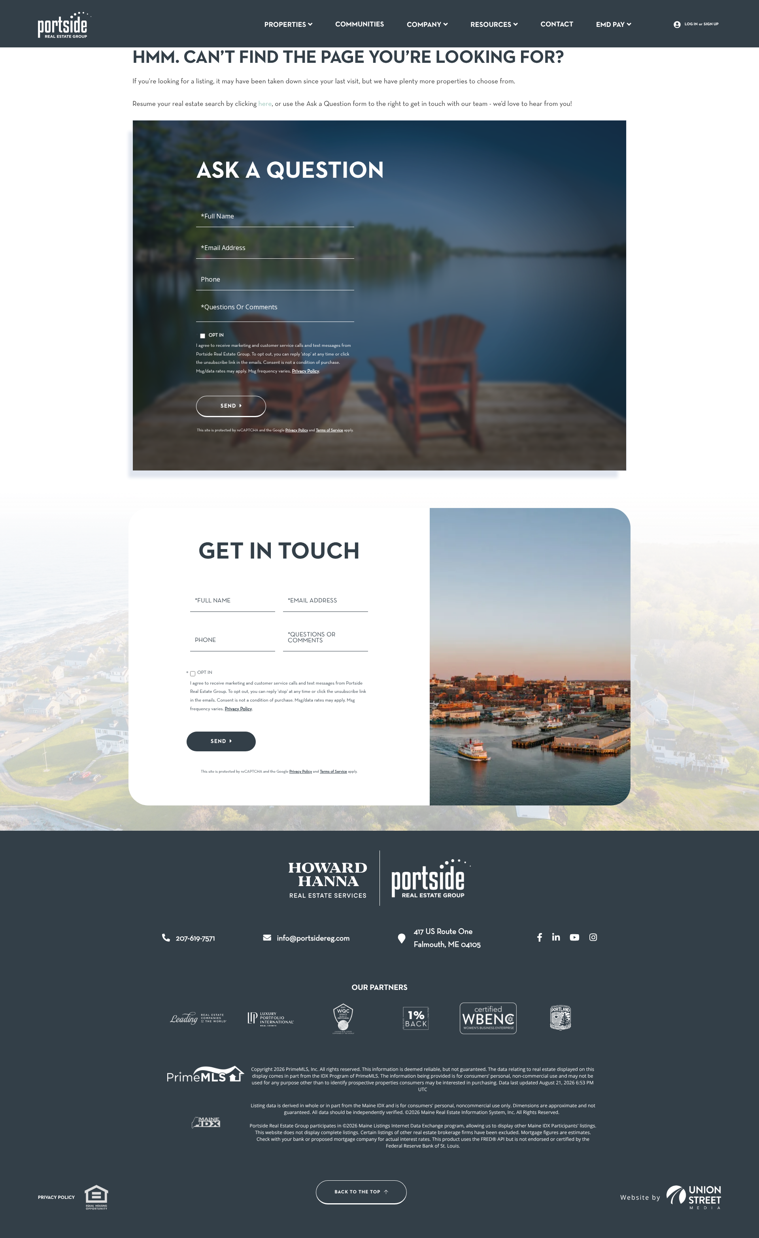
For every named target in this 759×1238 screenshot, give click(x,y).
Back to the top (358, 1192)
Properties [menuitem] (285, 24)
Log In (691, 24)
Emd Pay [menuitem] (610, 24)
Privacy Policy (305, 372)
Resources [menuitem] (490, 24)
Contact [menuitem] (556, 24)
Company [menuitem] (424, 24)
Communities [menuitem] (359, 24)
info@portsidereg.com (313, 938)
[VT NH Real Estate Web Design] (693, 1197)
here (265, 104)
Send (228, 406)
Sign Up (711, 24)
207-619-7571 (195, 938)
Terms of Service (329, 430)
